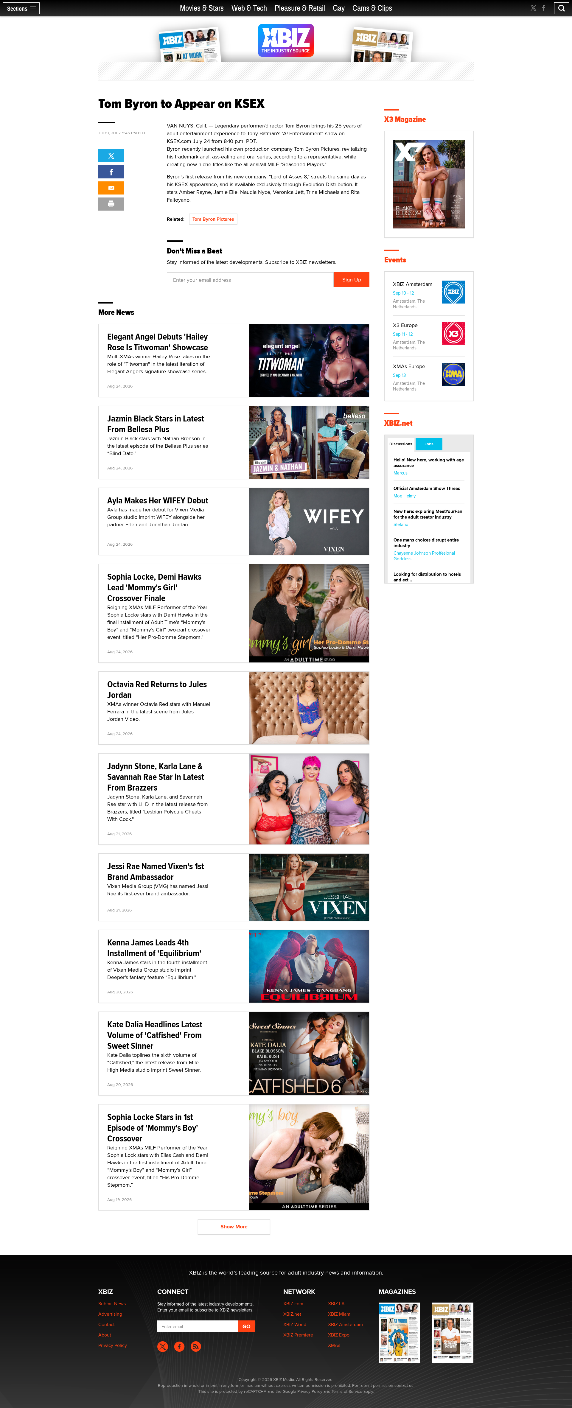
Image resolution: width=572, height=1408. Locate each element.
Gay (339, 8)
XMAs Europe (409, 366)
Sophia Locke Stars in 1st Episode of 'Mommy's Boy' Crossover (152, 1127)
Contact (106, 1324)
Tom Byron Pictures (213, 219)
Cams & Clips (372, 8)
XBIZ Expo (338, 1334)
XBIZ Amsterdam (413, 284)
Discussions (400, 444)
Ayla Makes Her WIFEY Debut (157, 500)
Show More (234, 1226)
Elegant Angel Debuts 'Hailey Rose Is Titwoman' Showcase (157, 342)
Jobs (429, 444)
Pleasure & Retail (300, 8)
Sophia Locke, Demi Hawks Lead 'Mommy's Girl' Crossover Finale (154, 587)
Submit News (112, 1303)
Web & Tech (249, 8)
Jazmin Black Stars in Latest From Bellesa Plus (155, 423)
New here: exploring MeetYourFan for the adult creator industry (428, 514)
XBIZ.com (293, 1303)
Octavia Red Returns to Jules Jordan (157, 689)
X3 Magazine (405, 119)
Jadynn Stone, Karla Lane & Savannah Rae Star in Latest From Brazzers (155, 777)
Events (395, 260)
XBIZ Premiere (298, 1334)
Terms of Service (347, 1391)
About (104, 1334)
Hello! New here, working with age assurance (429, 463)
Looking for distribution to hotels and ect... (427, 577)
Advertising (110, 1314)
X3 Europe (405, 325)
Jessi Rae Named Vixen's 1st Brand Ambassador (155, 871)
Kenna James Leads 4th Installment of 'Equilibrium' (154, 947)
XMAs (334, 1345)
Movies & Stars (202, 8)
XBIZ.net (398, 423)
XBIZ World (294, 1324)
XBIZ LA (336, 1303)
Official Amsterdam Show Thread (427, 488)
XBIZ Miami (340, 1314)
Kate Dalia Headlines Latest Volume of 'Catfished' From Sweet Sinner (154, 1035)
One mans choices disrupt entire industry (426, 543)
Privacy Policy (112, 1345)
